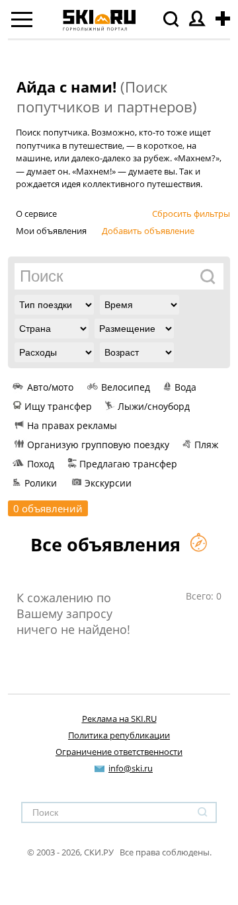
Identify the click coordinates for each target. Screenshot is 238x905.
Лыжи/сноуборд (154, 406)
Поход (40, 463)
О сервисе (36, 213)
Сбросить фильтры (191, 213)
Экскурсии (108, 483)
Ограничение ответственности (119, 752)
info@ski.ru (130, 768)
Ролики (40, 483)
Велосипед (125, 387)
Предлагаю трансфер (128, 463)
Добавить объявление (148, 231)
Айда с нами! (66, 87)
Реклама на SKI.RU (119, 719)
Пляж (206, 444)
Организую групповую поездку (98, 444)
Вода (185, 387)
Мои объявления (51, 231)
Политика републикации (119, 735)
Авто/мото (50, 387)
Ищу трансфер (58, 406)
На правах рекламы (72, 425)
